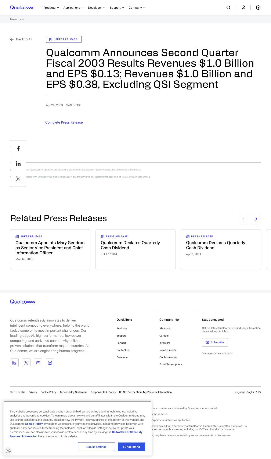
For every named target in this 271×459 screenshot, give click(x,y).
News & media (168, 350)
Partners (121, 342)
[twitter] (18, 178)
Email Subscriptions (171, 364)
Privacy (33, 392)
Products (122, 328)
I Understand (131, 446)
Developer (123, 357)
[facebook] (18, 148)
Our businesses (168, 357)
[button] (145, 392)
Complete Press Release (64, 122)
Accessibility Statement (73, 392)
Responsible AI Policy (103, 392)
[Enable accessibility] (8, 451)
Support (121, 335)
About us (164, 328)
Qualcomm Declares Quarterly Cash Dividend (130, 245)
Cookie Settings (96, 446)
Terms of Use (17, 392)
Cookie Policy (48, 392)
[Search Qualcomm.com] (229, 7)
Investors (164, 342)
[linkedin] (18, 163)
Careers (164, 335)
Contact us (123, 350)
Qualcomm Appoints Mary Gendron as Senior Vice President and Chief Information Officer (50, 247)
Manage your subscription (217, 353)
